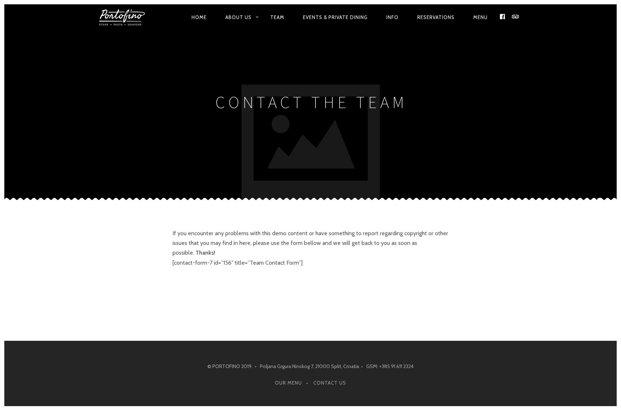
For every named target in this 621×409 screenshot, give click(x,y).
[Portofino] (124, 17)
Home (199, 17)
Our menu (288, 383)
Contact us (329, 383)
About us (238, 17)
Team (277, 17)
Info (392, 17)
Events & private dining (335, 17)
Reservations (436, 17)
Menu (480, 17)
